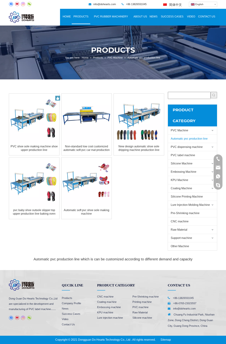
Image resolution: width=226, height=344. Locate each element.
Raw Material (179, 229)
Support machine (181, 237)
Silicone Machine (181, 163)
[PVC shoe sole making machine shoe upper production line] (34, 118)
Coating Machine (181, 188)
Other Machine (180, 246)
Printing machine (142, 301)
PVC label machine (183, 155)
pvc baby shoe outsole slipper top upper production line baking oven (34, 212)
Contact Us (68, 324)
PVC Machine (179, 130)
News (65, 308)
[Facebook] (11, 4)
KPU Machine (179, 180)
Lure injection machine (110, 317)
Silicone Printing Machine (187, 196)
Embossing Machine (183, 171)
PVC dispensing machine (187, 146)
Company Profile (71, 303)
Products (67, 297)
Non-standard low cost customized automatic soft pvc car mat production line (86, 148)
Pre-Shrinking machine (185, 213)
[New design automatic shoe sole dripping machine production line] (139, 118)
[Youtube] (17, 4)
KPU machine (105, 312)
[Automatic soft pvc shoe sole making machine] (86, 182)
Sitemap (165, 339)
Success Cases (71, 313)
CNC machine (180, 221)
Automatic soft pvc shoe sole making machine (86, 212)
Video (65, 319)
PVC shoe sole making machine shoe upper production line (34, 148)
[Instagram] (23, 4)
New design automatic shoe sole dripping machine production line (138, 148)
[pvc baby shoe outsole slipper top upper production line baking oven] (34, 182)
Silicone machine (142, 317)
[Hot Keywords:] (214, 95)
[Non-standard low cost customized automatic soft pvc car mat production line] (86, 118)
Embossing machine (109, 307)
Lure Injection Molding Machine (190, 204)
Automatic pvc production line (189, 138)
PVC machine (140, 307)
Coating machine (107, 301)
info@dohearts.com (104, 4)
